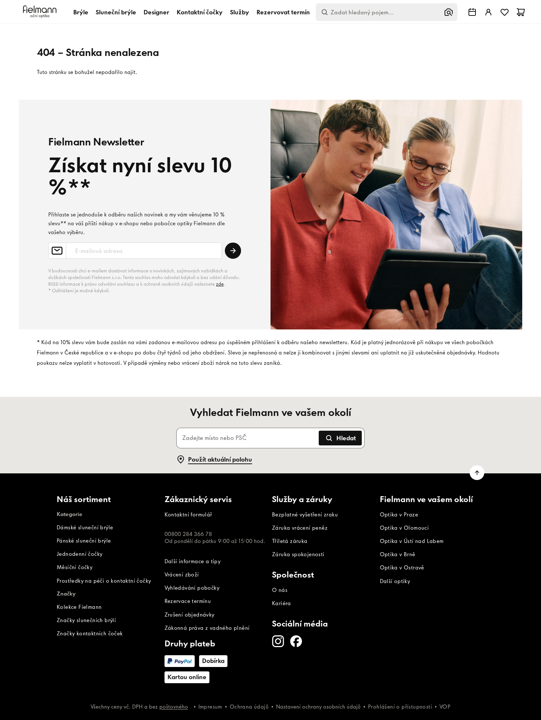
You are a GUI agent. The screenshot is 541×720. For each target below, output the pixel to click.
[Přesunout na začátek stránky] (477, 472)
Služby (239, 12)
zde (220, 284)
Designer (156, 12)
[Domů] (40, 12)
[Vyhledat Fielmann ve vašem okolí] (472, 12)
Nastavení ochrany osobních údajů (318, 706)
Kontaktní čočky (200, 12)
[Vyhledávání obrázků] (448, 12)
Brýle (80, 12)
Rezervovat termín (283, 12)
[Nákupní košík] (520, 12)
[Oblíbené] (504, 12)
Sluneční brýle (116, 12)
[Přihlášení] (488, 12)
